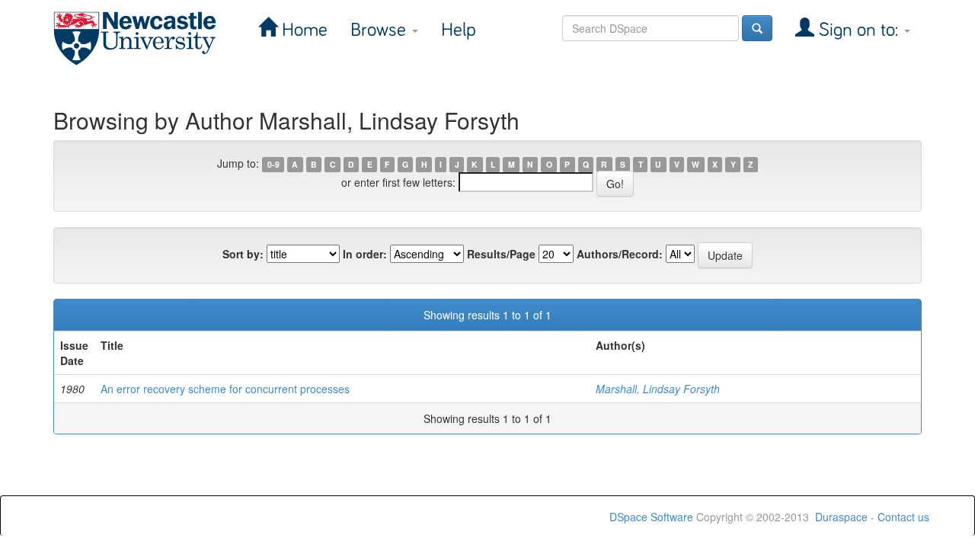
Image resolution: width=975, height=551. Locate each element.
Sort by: (243, 253)
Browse (380, 30)
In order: (365, 253)
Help (458, 30)
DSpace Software (651, 516)
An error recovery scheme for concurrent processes (225, 388)
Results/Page (501, 253)
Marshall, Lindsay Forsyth (658, 388)
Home (302, 30)
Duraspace (841, 516)
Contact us (903, 516)
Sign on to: (858, 30)
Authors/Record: (620, 253)
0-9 (273, 164)
